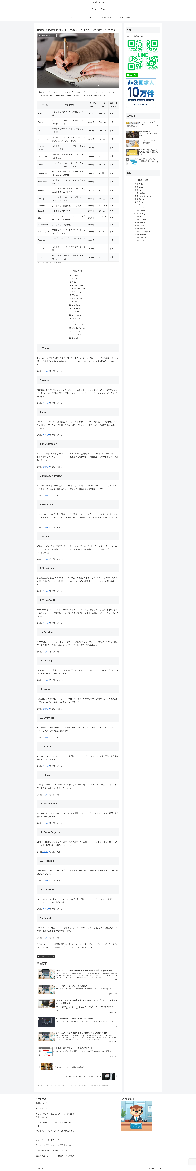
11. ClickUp (76, 308)
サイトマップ (41, 1108)
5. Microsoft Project (79, 288)
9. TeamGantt (76, 302)
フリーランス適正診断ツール (48, 1140)
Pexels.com (113, 86)
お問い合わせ (41, 1103)
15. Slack (75, 321)
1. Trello (75, 275)
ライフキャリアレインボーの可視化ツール (53, 1145)
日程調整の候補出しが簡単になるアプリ (52, 1150)
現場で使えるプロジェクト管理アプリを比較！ (55, 1156)
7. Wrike (75, 295)
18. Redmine (76, 331)
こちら (45, 371)
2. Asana (75, 279)
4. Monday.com (77, 285)
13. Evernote (76, 315)
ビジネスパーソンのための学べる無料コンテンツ (55, 1132)
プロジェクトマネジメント (46, 956)
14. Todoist (76, 318)
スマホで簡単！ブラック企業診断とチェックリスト (55, 1124)
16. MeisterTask (77, 325)
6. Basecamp (76, 292)
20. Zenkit (75, 338)
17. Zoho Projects (78, 328)
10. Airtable (76, 305)
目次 (75, 271)
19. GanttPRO (77, 335)
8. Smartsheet (77, 298)
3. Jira (74, 282)
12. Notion (75, 312)
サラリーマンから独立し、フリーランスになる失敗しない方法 (55, 1115)
